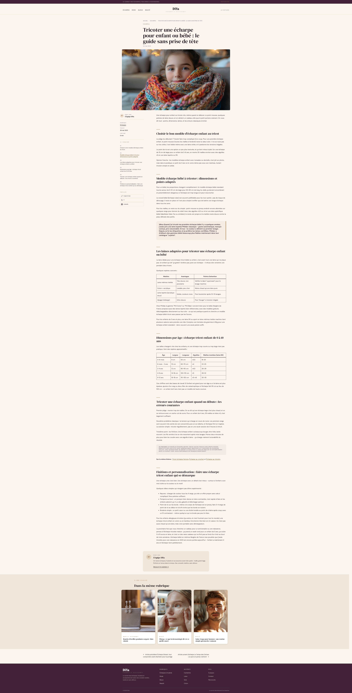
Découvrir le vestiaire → (161, 567)
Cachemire (187, 673)
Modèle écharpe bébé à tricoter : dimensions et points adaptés (130, 156)
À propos (211, 673)
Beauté (147, 10)
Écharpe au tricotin (213, 459)
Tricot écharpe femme (180, 459)
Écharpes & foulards (166, 673)
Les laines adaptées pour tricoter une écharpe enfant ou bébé (131, 163)
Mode (134, 10)
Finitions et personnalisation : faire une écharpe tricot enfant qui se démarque (131, 184)
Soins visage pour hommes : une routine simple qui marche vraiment (210, 640)
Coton (186, 683)
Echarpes (153, 21)
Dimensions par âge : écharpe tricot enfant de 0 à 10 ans (130, 170)
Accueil (145, 21)
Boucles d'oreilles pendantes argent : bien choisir (138, 640)
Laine (185, 676)
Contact (210, 676)
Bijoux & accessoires (130, 636)
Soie (185, 680)
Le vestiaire (225, 10)
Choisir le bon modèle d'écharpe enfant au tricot (131, 148)
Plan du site (212, 680)
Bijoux (140, 10)
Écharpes (126, 10)
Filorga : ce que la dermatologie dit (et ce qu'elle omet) (174, 640)
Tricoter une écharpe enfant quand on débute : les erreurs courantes (131, 177)
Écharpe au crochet (196, 459)
